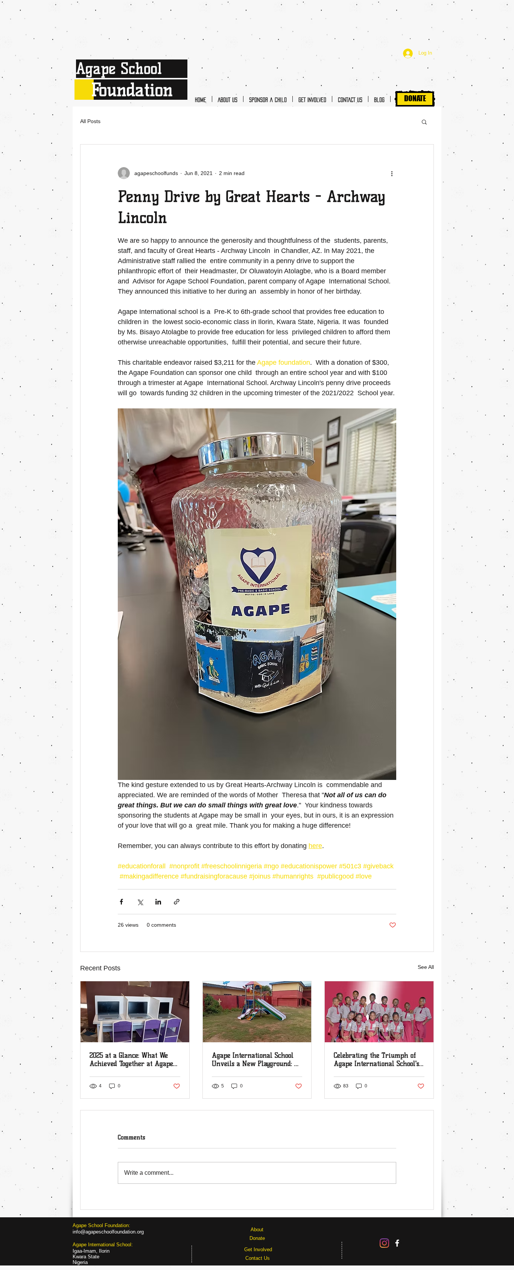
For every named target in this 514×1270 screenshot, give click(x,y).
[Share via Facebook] (121, 901)
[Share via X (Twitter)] (139, 901)
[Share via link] (176, 901)
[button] (424, 122)
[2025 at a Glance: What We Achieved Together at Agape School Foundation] (135, 1011)
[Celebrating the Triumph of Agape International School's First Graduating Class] (379, 1011)
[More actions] (391, 173)
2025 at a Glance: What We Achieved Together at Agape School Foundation (131, 1059)
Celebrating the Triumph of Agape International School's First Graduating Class (376, 1059)
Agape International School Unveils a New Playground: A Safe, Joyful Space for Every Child (255, 1059)
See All (426, 967)
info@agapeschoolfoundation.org (108, 1232)
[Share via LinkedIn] (158, 901)
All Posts (90, 121)
